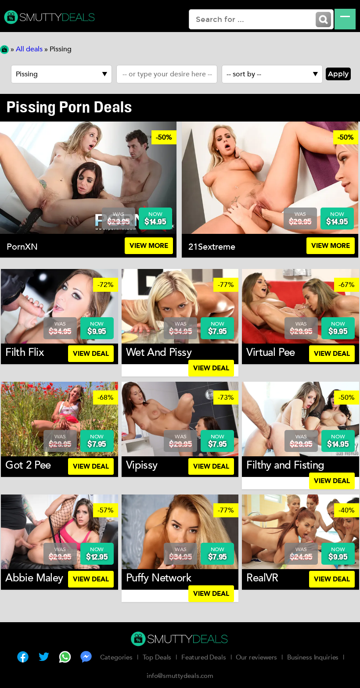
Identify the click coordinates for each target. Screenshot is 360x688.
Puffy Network (158, 578)
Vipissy (142, 465)
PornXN (22, 247)
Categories (116, 657)
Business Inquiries (312, 657)
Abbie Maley (34, 578)
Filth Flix (24, 352)
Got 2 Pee (28, 465)
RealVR (262, 578)
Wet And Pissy (158, 352)
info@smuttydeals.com (180, 675)
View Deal (91, 353)
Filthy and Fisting (285, 465)
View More (149, 245)
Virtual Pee (270, 352)
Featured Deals (203, 657)
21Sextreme (211, 247)
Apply (338, 74)
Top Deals (157, 657)
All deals (29, 49)
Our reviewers (256, 657)
